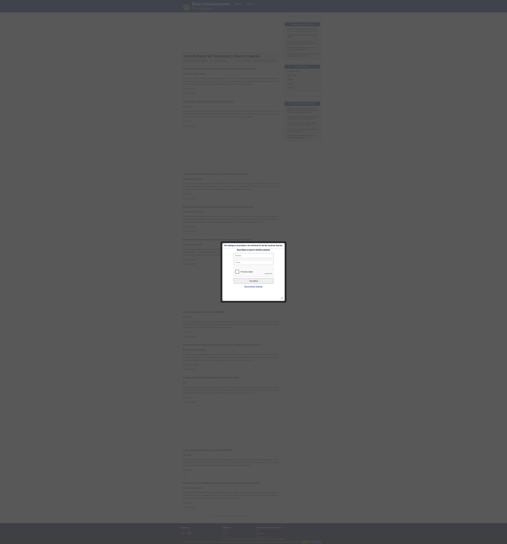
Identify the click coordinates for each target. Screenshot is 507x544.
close (282, 298)
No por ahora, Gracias (253, 286)
